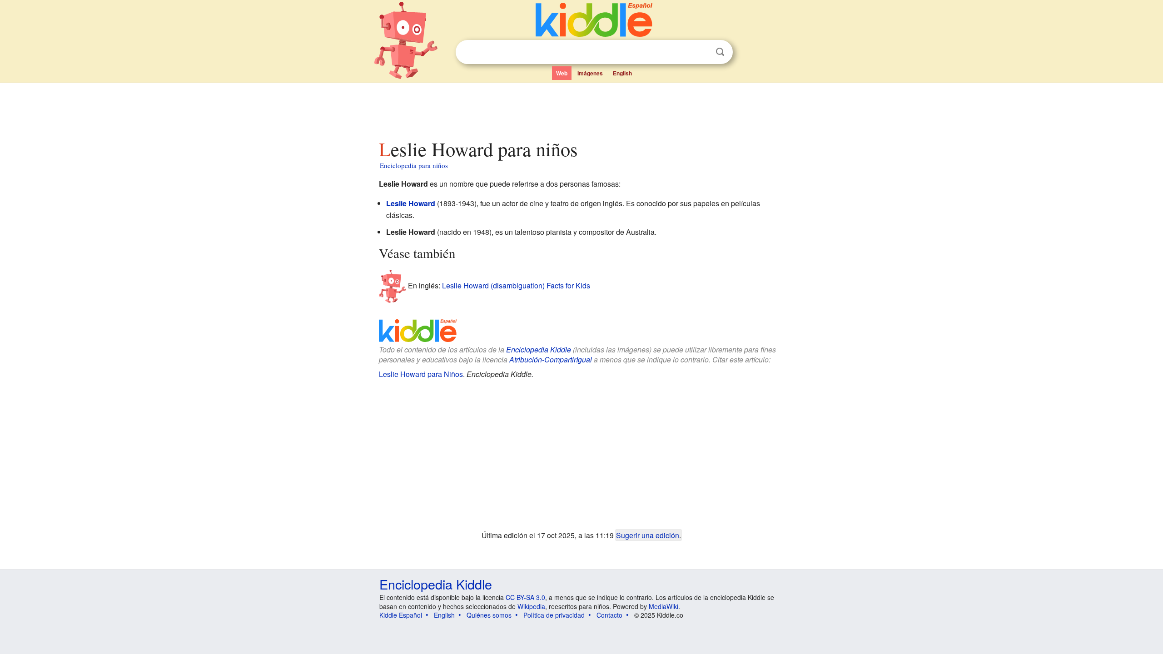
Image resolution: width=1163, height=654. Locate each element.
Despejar (701, 52)
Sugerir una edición (647, 535)
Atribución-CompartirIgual (550, 359)
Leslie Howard (410, 203)
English (622, 73)
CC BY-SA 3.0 (525, 597)
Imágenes (590, 73)
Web (561, 73)
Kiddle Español (400, 614)
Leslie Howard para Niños (421, 374)
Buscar (720, 52)
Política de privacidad (554, 614)
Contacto (609, 614)
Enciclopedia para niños (414, 165)
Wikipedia (531, 606)
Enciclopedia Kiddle (538, 349)
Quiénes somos (489, 614)
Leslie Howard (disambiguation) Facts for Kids (516, 285)
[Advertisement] (581, 109)
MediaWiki (663, 606)
